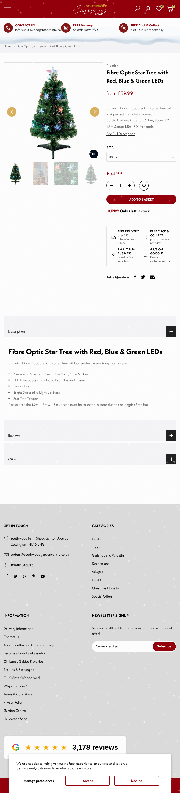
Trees (96, 547)
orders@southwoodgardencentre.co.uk (40, 554)
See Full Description (120, 134)
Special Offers (102, 596)
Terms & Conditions (18, 694)
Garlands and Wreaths (108, 555)
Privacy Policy (13, 702)
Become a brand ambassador (24, 653)
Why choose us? (15, 686)
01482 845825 (22, 565)
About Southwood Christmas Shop (29, 645)
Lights (96, 539)
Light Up (98, 580)
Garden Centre (15, 710)
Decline (136, 780)
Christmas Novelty (105, 588)
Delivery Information (18, 628)
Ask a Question (117, 277)
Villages (97, 571)
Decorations (100, 563)
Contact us (11, 637)
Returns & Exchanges (19, 669)
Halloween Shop (16, 718)
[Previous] (11, 112)
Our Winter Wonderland (22, 678)
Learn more (83, 768)
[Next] (94, 112)
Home (7, 46)
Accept (87, 780)
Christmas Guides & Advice (23, 661)
